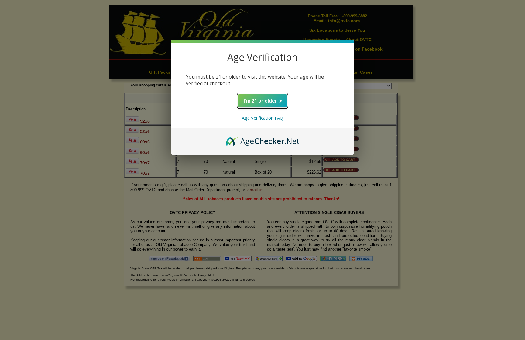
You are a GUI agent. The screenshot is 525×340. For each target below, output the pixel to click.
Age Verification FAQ (262, 118)
